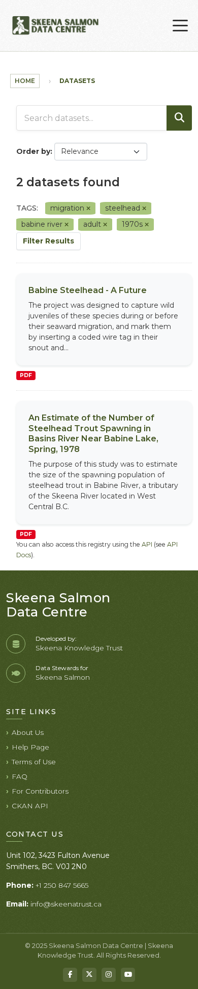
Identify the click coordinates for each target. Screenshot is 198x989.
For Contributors (40, 791)
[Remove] (88, 208)
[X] (89, 975)
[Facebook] (70, 975)
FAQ (19, 776)
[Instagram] (109, 975)
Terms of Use (34, 762)
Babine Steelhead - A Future (87, 290)
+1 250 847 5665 (62, 885)
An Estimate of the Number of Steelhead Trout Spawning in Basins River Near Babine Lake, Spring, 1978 (93, 433)
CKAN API (30, 806)
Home (25, 81)
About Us (28, 732)
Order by (33, 151)
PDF (26, 375)
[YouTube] (128, 975)
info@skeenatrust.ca (66, 904)
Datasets (77, 81)
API (147, 544)
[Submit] (179, 118)
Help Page (30, 747)
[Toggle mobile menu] (180, 26)
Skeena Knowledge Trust (79, 648)
